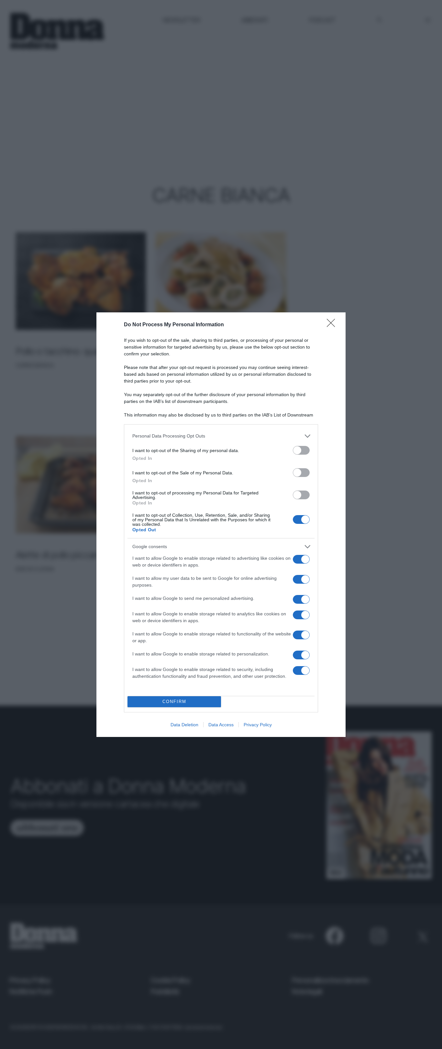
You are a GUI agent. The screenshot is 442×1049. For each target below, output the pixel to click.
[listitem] (221, 436)
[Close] (333, 325)
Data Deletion (184, 724)
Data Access (221, 724)
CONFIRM (174, 701)
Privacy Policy (258, 724)
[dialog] (221, 524)
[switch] (301, 450)
